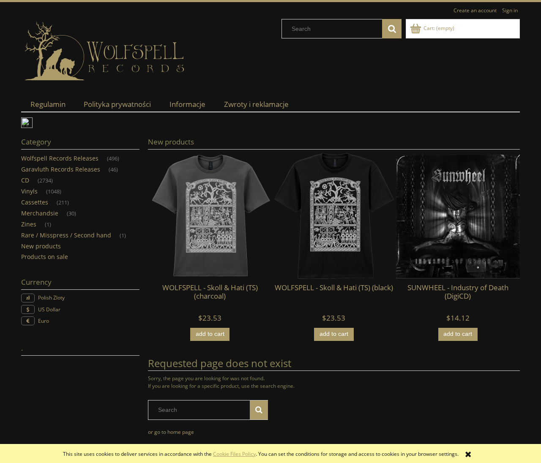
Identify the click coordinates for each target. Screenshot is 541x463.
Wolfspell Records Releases (59, 158)
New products (41, 246)
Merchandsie (39, 213)
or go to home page (171, 432)
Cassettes (34, 202)
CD (25, 180)
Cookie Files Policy (234, 454)
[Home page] (105, 51)
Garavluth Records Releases (60, 169)
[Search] (392, 28)
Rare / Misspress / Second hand (66, 235)
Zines (28, 224)
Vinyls (29, 191)
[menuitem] (48, 104)
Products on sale (44, 257)
